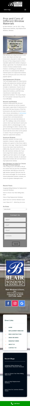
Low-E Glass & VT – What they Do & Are (14, 202)
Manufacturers (14, 341)
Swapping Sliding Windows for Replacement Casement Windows (14, 366)
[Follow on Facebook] (8, 303)
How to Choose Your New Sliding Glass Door (14, 374)
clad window (23, 113)
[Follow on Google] (22, 303)
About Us (12, 344)
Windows (11, 30)
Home (10, 327)
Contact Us (12, 347)
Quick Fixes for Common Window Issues (14, 199)
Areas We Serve (13, 337)
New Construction (15, 334)
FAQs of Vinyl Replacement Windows (13, 197)
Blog (23, 26)
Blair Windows (8, 26)
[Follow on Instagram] (15, 303)
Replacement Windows (9, 28)
